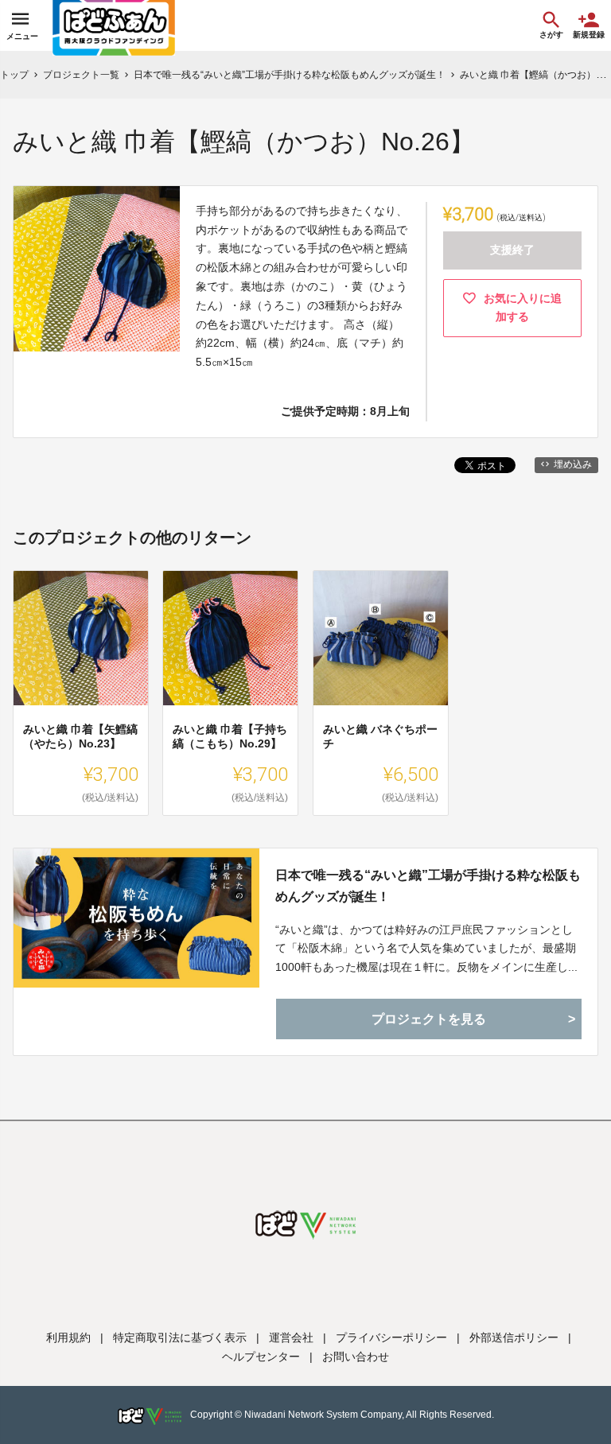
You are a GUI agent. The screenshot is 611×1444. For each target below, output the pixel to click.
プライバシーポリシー (391, 1337)
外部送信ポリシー (513, 1337)
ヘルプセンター (261, 1356)
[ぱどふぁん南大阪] (114, 25)
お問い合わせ (355, 1356)
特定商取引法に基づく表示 (180, 1337)
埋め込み (573, 464)
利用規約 (68, 1337)
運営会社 (291, 1337)
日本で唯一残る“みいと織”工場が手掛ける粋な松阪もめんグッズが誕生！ (428, 885)
